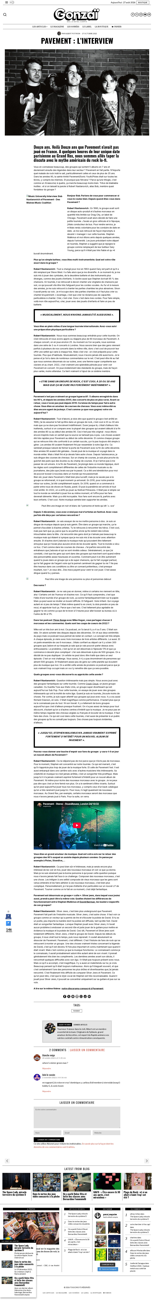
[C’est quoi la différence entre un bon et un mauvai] (114, 1241)
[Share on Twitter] (8, 925)
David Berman (87, 902)
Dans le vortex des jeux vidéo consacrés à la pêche (46, 1195)
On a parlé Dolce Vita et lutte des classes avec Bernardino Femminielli (75, 1196)
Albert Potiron (72, 33)
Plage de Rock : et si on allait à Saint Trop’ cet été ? (135, 1195)
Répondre (46, 1068)
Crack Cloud (92, 683)
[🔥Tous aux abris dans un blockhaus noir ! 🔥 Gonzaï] (101, 1254)
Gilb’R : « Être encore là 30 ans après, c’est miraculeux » (106, 1195)
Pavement (76, 1011)
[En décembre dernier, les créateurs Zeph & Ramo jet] (114, 1254)
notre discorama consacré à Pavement (82, 988)
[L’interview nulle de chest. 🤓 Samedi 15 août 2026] (101, 1241)
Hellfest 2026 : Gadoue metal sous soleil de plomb (139, 1268)
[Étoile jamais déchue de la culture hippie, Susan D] (114, 1228)
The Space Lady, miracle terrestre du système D (14, 1193)
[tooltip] (133, 14)
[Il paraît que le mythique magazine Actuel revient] (101, 1228)
